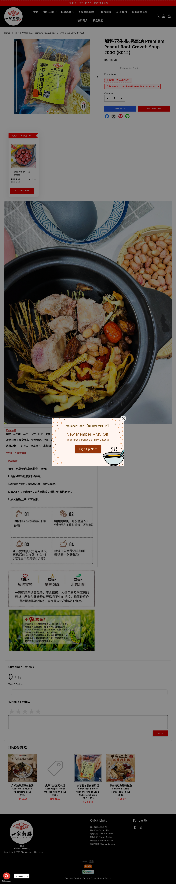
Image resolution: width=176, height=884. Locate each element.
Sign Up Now (88, 449)
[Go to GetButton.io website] (6, 881)
